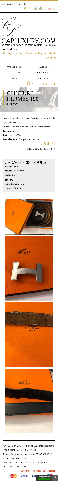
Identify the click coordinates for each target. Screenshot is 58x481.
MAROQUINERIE (15, 67)
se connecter (49, 8)
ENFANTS (14, 78)
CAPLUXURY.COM (29, 41)
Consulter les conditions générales (38, 470)
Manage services (44, 477)
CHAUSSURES (43, 78)
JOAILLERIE (43, 67)
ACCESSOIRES (15, 72)
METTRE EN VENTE (44, 84)
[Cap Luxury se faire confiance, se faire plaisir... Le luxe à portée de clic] (12, 36)
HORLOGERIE (43, 72)
